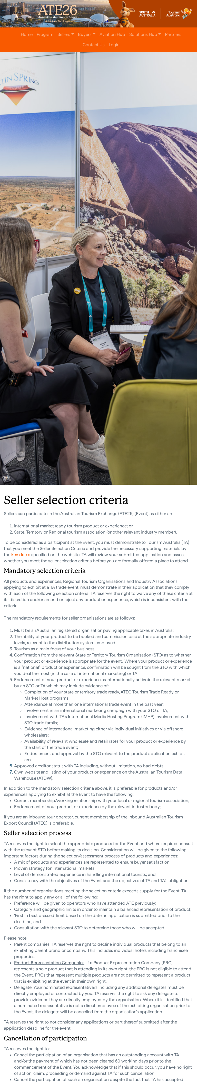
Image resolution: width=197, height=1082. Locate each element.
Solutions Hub (143, 34)
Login (114, 44)
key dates (20, 554)
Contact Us (94, 44)
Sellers (63, 34)
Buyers (85, 34)
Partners (173, 34)
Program (45, 34)
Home (27, 34)
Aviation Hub (112, 34)
